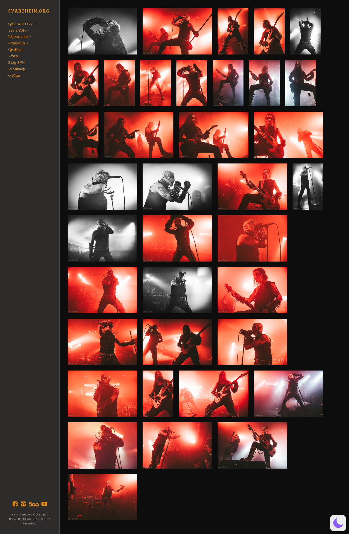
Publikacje (17, 69)
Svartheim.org (29, 11)
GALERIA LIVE (20, 24)
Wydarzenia (18, 37)
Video (13, 56)
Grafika (14, 50)
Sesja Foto (17, 30)
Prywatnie (17, 43)
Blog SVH (16, 63)
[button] (338, 523)
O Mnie (14, 75)
